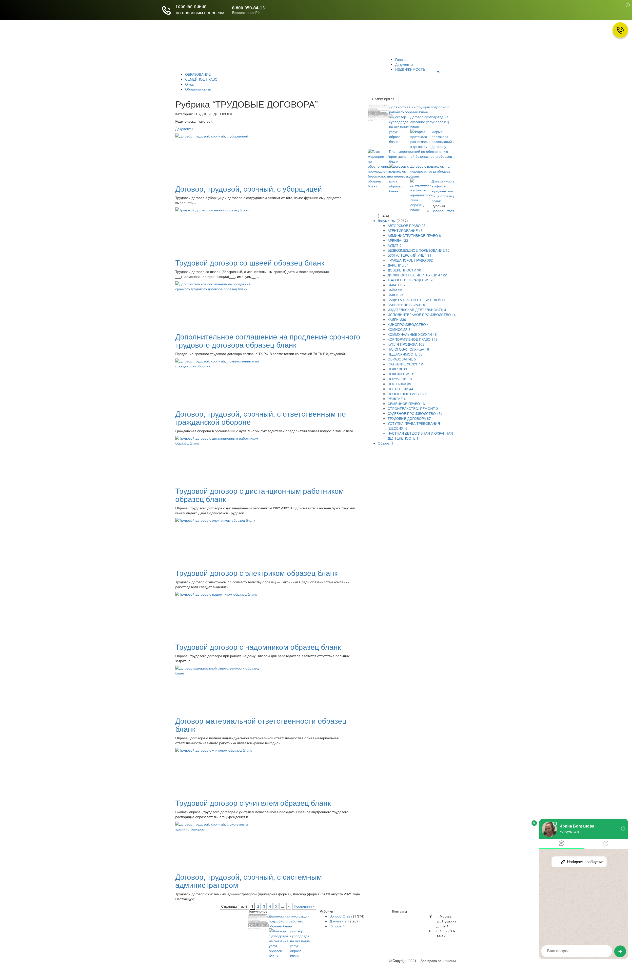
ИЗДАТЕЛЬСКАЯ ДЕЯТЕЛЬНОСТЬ (417, 309)
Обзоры (385, 443)
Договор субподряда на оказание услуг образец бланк (429, 121)
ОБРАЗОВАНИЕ (284, 63)
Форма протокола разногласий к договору (443, 139)
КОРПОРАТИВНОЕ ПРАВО (412, 339)
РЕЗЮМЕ (397, 398)
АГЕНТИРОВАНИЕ (405, 230)
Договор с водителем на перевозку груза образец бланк (430, 171)
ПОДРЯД (397, 368)
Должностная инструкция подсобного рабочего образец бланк (419, 109)
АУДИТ (394, 245)
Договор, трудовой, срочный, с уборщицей (248, 188)
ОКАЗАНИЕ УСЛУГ (406, 363)
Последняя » (304, 906)
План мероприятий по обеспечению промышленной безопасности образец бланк (420, 156)
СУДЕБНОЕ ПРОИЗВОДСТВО (415, 413)
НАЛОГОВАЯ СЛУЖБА (408, 349)
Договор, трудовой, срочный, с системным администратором (248, 880)
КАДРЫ (397, 319)
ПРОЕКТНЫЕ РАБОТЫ (407, 393)
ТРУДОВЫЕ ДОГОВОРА (409, 418)
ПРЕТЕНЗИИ (400, 388)
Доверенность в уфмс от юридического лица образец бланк (443, 191)
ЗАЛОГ (396, 294)
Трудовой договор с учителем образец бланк (253, 802)
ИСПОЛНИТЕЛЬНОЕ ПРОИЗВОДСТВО (422, 314)
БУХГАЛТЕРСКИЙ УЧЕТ (409, 255)
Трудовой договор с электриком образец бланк (256, 572)
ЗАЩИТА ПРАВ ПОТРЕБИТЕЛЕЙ (417, 299)
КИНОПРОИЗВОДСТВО (408, 324)
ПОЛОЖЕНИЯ (401, 373)
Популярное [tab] (383, 99)
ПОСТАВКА (399, 383)
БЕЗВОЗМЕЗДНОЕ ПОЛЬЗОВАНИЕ (419, 250)
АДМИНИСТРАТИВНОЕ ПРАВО (414, 235)
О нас (351, 63)
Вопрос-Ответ (443, 210)
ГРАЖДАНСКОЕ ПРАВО (410, 260)
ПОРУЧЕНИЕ (400, 378)
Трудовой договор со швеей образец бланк (249, 262)
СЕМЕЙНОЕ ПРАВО (322, 63)
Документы (212, 63)
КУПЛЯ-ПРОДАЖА (406, 344)
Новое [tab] (408, 99)
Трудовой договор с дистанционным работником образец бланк (259, 494)
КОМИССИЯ (399, 329)
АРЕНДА (398, 240)
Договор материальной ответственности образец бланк (260, 724)
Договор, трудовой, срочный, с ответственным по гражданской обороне (260, 417)
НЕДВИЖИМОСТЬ (247, 63)
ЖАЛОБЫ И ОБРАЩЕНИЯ (411, 279)
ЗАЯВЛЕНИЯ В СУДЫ (407, 304)
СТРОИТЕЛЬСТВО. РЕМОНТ (414, 408)
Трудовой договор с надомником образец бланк (258, 646)
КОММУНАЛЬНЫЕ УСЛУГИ (412, 334)
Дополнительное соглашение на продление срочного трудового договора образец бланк (267, 340)
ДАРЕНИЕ (398, 265)
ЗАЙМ (395, 289)
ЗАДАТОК (397, 284)
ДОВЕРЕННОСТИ (404, 270)
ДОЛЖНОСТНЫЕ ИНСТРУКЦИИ (417, 274)
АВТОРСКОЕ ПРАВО (407, 225)
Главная (186, 63)
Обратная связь (377, 63)
